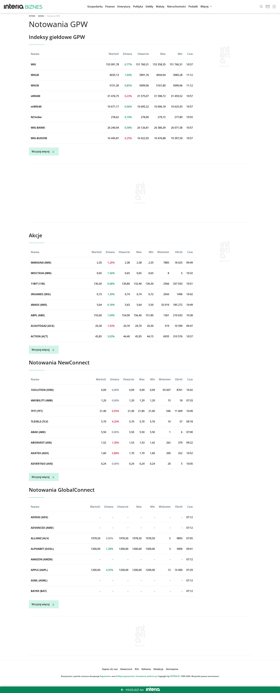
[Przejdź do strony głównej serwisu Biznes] (33, 6)
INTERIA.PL (175, 676)
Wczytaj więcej (40, 151)
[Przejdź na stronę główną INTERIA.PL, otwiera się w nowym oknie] (14, 6)
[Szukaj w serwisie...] (261, 6)
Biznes (41, 16)
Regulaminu (105, 676)
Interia (32, 16)
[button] (149, 6)
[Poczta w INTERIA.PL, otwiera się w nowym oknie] (267, 6)
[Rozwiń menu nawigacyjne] (274, 6)
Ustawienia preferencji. (146, 676)
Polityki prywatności (125, 676)
